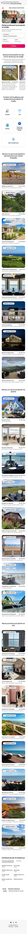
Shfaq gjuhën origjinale (15, 3)
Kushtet (16, 926)
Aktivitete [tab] (18, 861)
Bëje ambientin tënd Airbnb (16, 8)
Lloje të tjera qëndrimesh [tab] (8, 861)
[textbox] (7, 41)
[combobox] (13, 36)
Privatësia (10, 926)
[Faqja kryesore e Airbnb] (3, 7)
